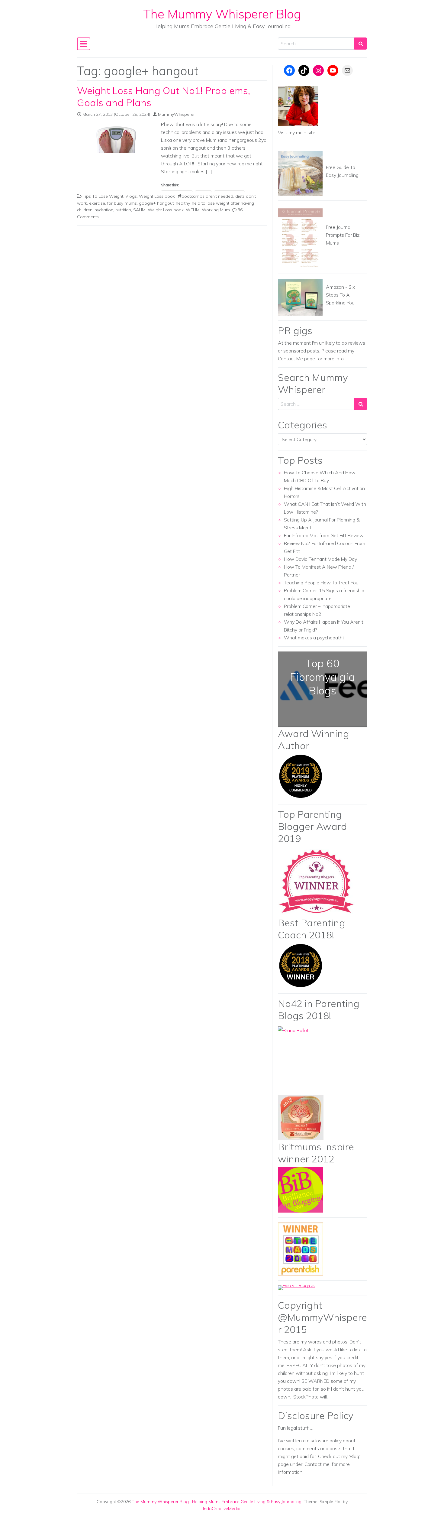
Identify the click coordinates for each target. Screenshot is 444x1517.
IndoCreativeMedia (221, 1508)
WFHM (193, 210)
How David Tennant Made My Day (320, 559)
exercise (97, 203)
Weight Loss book (157, 196)
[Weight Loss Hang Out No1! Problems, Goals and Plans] (116, 138)
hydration (104, 210)
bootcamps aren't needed (207, 196)
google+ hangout (156, 203)
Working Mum (216, 210)
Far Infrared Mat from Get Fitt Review (324, 535)
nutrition (123, 210)
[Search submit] (360, 43)
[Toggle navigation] (83, 43)
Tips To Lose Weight (102, 196)
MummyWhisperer (176, 114)
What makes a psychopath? (314, 638)
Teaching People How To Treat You (321, 583)
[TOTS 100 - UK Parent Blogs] (303, 1287)
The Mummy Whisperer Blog (222, 13)
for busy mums (122, 203)
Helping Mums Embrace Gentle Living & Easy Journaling (246, 1501)
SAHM (139, 210)
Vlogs (131, 196)
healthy (183, 203)
